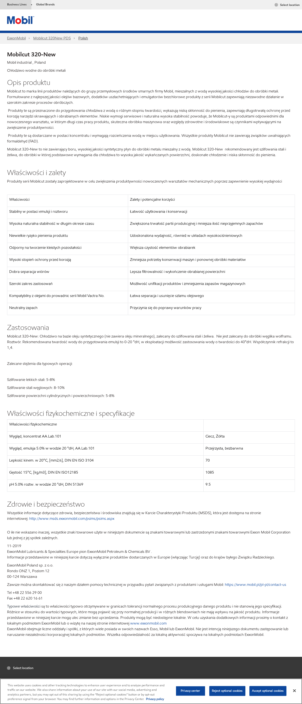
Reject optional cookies (227, 691)
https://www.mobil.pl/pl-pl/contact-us (255, 584)
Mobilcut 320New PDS (52, 38)
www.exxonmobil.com (148, 623)
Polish (83, 38)
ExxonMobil (16, 38)
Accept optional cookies (268, 691)
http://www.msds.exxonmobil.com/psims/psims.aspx (71, 518)
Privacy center (190, 691)
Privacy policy (155, 699)
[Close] (294, 690)
